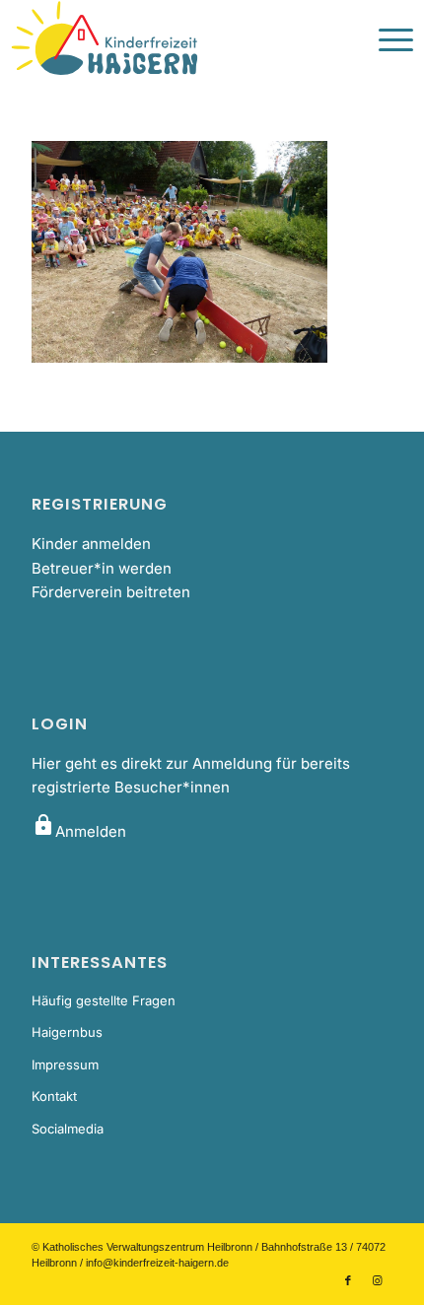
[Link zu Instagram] (377, 1280)
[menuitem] (386, 39)
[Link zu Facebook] (348, 1280)
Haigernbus (67, 1032)
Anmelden (79, 831)
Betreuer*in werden (102, 568)
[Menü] (386, 39)
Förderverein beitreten (111, 592)
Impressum (65, 1064)
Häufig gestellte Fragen (104, 1000)
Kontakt (54, 1096)
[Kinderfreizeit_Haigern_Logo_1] (172, 39)
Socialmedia (68, 1128)
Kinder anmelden (91, 543)
